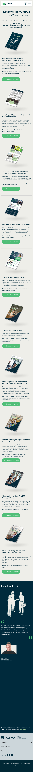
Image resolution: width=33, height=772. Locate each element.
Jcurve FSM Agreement (16, 765)
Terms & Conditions (14, 763)
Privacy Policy (6, 763)
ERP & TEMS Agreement (25, 763)
